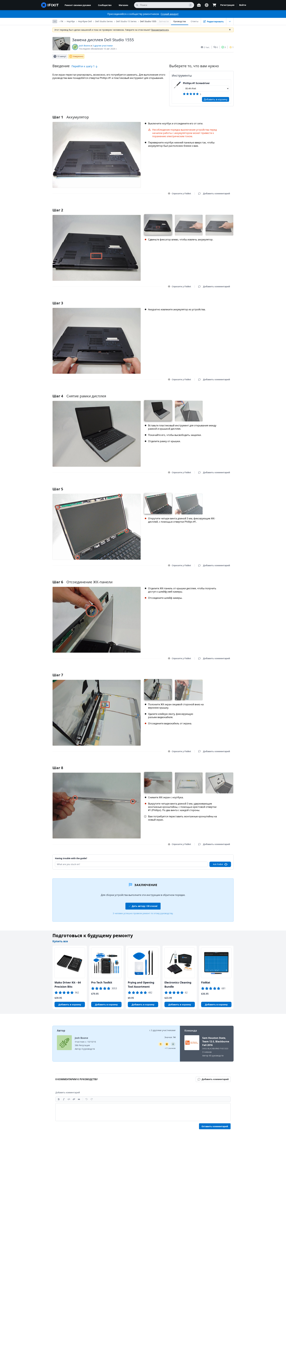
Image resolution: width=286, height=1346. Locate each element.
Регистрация (227, 5)
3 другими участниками (163, 1030)
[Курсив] (63, 1099)
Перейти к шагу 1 (83, 66)
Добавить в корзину (215, 99)
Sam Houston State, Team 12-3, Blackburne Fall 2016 (215, 1041)
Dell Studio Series (104, 21)
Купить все (60, 941)
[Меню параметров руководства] (230, 21)
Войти (242, 5)
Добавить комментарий (213, 206)
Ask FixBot (218, 864)
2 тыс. (207, 47)
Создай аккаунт (170, 14)
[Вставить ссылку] (74, 1099)
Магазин (123, 5)
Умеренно (78, 56)
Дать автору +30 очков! (144, 906)
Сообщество (105, 5)
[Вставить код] (68, 1099)
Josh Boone (84, 45)
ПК (61, 21)
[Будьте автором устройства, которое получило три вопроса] (173, 1044)
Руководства (179, 21)
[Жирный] (58, 1099)
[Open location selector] (207, 5)
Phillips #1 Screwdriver (196, 83)
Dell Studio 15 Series (126, 21)
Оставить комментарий (215, 1126)
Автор (61, 1030)
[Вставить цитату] (79, 1099)
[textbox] (143, 1112)
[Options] (54, 21)
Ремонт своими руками (78, 5)
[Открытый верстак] (199, 5)
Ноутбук (71, 21)
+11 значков (170, 1048)
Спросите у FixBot (181, 193)
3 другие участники (103, 45)
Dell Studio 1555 (148, 21)
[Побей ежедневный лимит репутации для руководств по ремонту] (166, 1044)
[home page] (50, 5)
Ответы (194, 21)
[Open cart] (214, 5)
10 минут (61, 56)
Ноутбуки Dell (85, 21)
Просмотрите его (160, 29)
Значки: (169, 1037)
